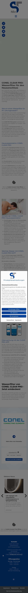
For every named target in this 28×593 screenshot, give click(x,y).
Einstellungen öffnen (14, 309)
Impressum (18, 320)
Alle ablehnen (14, 313)
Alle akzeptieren (14, 316)
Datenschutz (10, 320)
